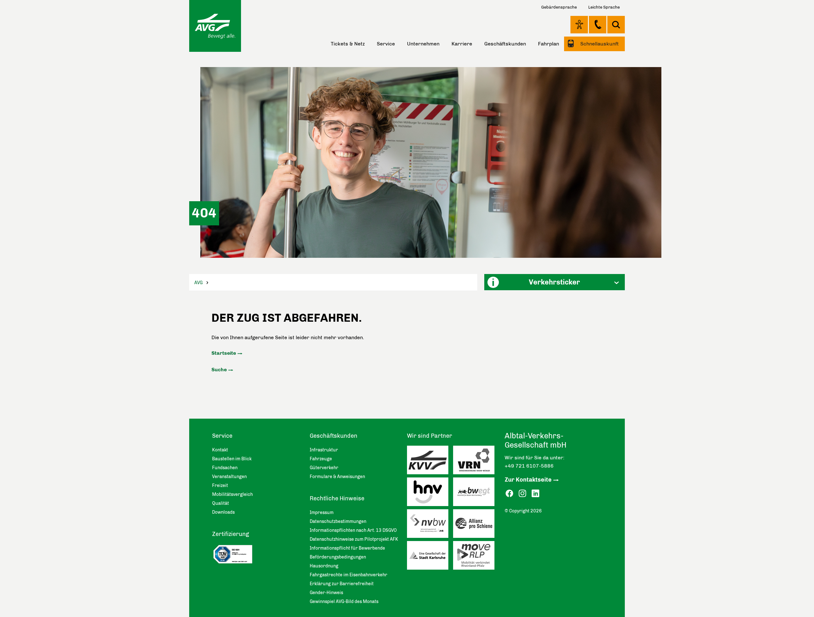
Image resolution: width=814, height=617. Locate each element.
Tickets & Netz (348, 44)
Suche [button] (616, 24)
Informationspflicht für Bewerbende (347, 548)
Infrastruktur (324, 450)
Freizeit (220, 485)
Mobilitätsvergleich (232, 494)
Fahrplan (548, 44)
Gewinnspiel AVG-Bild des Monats (344, 601)
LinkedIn (535, 493)
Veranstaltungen (229, 476)
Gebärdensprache (559, 7)
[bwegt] (476, 493)
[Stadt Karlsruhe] (430, 557)
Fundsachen (225, 467)
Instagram (522, 493)
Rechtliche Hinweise (337, 498)
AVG (198, 282)
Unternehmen (423, 44)
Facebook (509, 493)
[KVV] (430, 461)
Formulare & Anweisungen (337, 476)
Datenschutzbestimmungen (338, 521)
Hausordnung (324, 566)
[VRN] (476, 461)
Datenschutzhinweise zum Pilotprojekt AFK (354, 539)
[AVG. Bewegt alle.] (215, 26)
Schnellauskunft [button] (599, 44)
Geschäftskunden (505, 44)
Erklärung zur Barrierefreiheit (342, 583)
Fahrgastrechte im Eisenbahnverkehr (348, 575)
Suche (219, 370)
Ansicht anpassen (579, 24)
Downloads (223, 512)
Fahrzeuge (321, 459)
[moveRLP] (476, 557)
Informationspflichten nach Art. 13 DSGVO (353, 530)
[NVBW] (430, 525)
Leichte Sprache (604, 7)
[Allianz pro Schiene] (476, 525)
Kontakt (597, 24)
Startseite (223, 353)
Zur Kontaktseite (528, 479)
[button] (554, 282)
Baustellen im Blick (232, 459)
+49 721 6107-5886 (529, 466)
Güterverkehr (324, 467)
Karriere (462, 44)
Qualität (220, 503)
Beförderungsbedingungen (338, 557)
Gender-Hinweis (326, 592)
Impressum (322, 512)
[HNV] (430, 493)
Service (386, 44)
